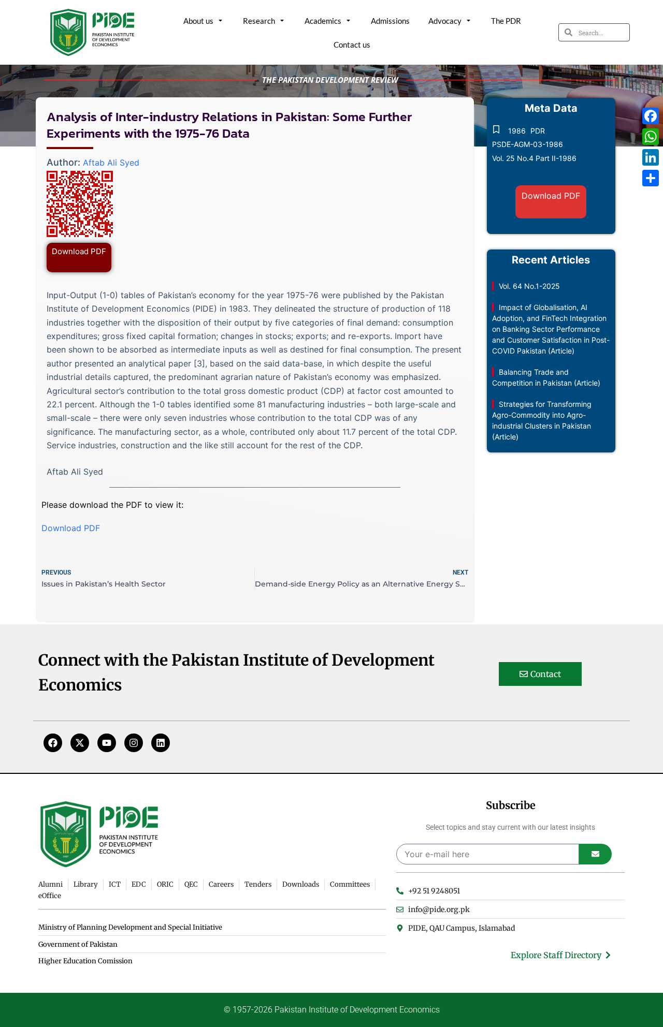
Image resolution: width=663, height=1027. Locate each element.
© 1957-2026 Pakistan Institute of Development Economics (332, 1010)
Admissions (390, 20)
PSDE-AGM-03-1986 (527, 144)
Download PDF (79, 251)
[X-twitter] (79, 742)
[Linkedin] (160, 742)
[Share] (650, 178)
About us (198, 20)
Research (259, 20)
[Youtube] (106, 742)
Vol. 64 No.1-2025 (529, 286)
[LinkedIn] (650, 157)
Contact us (352, 44)
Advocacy (445, 20)
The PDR (506, 20)
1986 (517, 130)
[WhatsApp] (650, 136)
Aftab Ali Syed (111, 162)
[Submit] (595, 854)
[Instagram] (133, 742)
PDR (537, 130)
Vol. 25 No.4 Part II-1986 (534, 158)
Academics (323, 20)
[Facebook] (53, 742)
